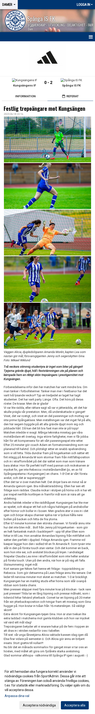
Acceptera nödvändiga (39, 705)
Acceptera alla (74, 705)
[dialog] (47, 688)
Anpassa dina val (17, 696)
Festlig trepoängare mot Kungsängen (44, 108)
